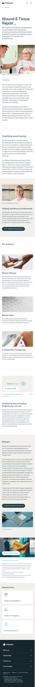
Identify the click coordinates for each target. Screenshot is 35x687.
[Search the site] (27, 3)
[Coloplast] (17, 644)
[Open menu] (31, 3)
